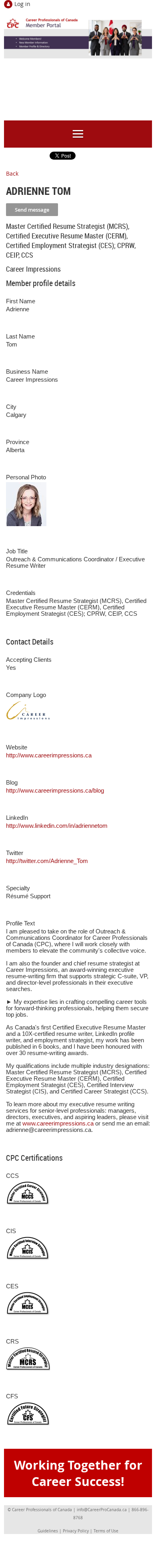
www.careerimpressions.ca (58, 1123)
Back (12, 173)
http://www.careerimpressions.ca (49, 755)
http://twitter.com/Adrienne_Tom (47, 861)
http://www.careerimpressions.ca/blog (55, 790)
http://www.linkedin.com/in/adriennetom (57, 826)
